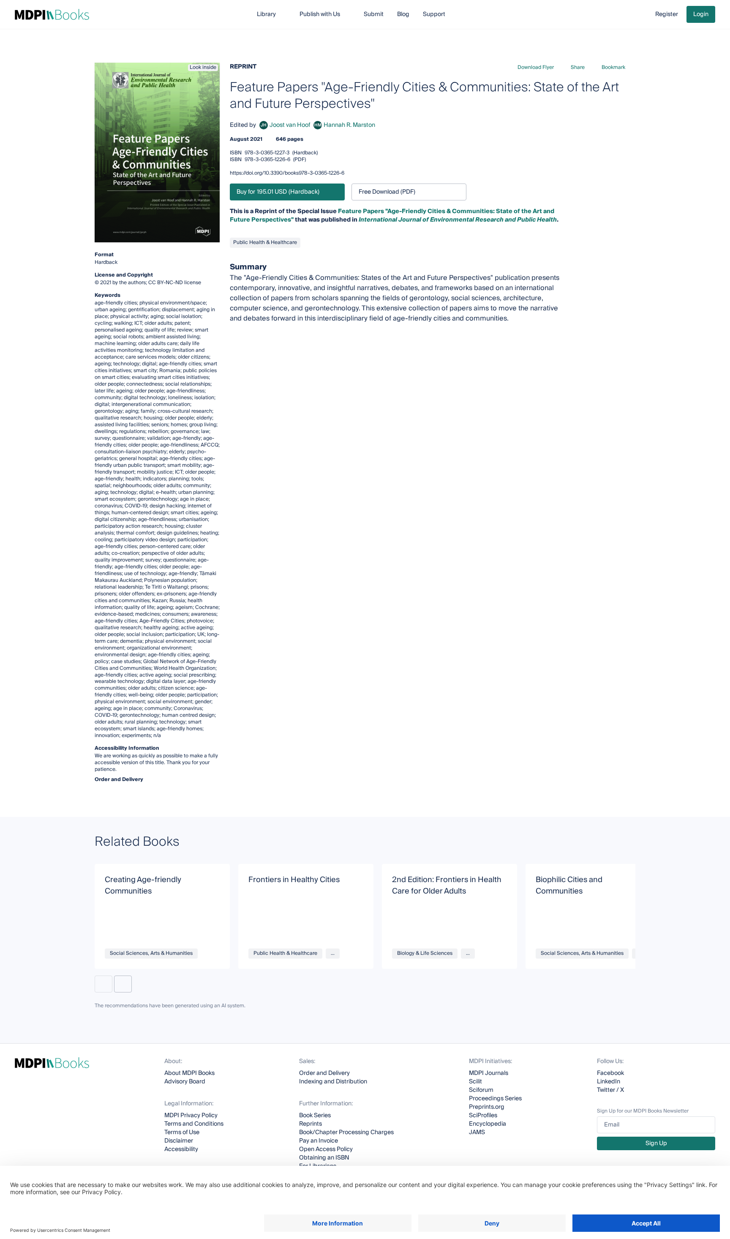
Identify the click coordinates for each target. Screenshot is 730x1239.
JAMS (477, 1132)
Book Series (315, 1115)
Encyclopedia (487, 1124)
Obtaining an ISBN (324, 1158)
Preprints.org (486, 1107)
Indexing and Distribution (333, 1082)
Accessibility (181, 1149)
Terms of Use (181, 1132)
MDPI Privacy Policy (191, 1115)
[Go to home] (52, 14)
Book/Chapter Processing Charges (346, 1132)
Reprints (310, 1124)
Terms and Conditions (193, 1124)
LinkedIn (608, 1082)
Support (434, 14)
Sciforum (481, 1090)
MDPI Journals (488, 1073)
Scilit (475, 1082)
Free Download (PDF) (387, 192)
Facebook (610, 1073)
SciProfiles (483, 1115)
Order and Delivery (324, 1073)
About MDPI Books (189, 1073)
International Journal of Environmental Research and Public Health (458, 220)
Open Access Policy (326, 1149)
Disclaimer (178, 1141)
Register (666, 14)
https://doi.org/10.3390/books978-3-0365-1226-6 (287, 173)
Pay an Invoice (318, 1141)
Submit (374, 14)
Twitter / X (610, 1090)
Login (700, 14)
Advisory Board (184, 1082)
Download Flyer (536, 67)
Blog (403, 14)
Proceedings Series (495, 1099)
